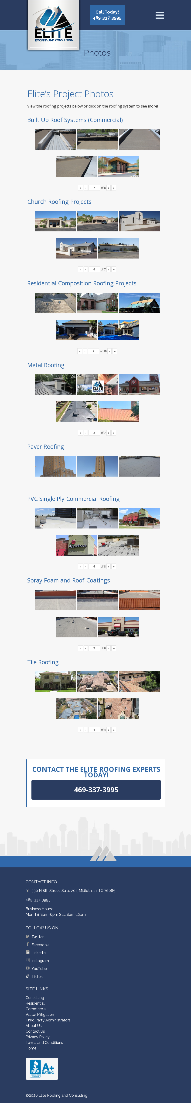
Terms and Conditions (44, 1042)
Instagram (40, 961)
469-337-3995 (38, 900)
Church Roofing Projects (59, 201)
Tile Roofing (43, 662)
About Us (34, 1026)
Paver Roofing (45, 446)
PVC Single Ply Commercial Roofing (73, 499)
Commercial (36, 1009)
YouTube (39, 968)
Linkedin (38, 953)
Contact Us (35, 1031)
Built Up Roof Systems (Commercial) (75, 120)
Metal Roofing (46, 365)
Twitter (37, 937)
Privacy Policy (38, 1037)
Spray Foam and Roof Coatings (68, 580)
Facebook (40, 945)
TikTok (37, 976)
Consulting (35, 997)
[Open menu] (159, 15)
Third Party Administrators (48, 1020)
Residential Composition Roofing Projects (81, 283)
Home (31, 1048)
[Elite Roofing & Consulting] (53, 27)
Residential (35, 1003)
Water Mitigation (40, 1014)
